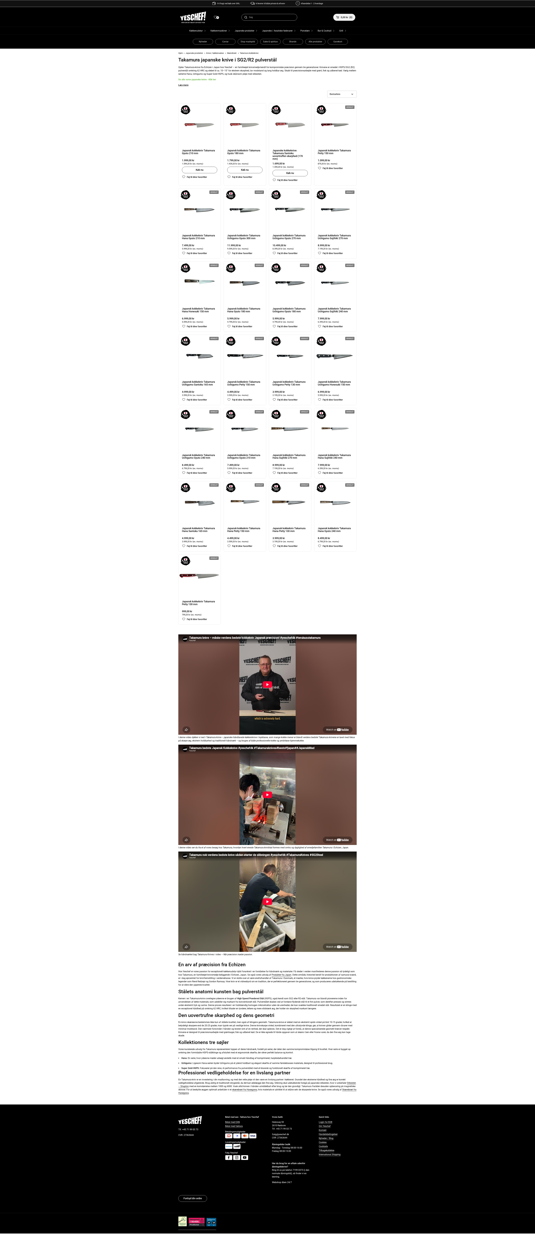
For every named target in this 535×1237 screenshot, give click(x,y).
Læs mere (183, 85)
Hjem (180, 53)
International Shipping (330, 1154)
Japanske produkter (244, 30)
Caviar (225, 41)
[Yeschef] (193, 17)
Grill (341, 30)
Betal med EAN (232, 1122)
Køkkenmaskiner (219, 30)
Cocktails (323, 1146)
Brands (292, 41)
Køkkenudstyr (196, 30)
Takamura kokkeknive (249, 53)
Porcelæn (305, 30)
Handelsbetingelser (328, 1134)
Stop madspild (248, 41)
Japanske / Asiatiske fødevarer (277, 30)
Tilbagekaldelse (326, 1150)
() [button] (346, 17)
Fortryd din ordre (192, 1198)
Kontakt (322, 1130)
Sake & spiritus (270, 41)
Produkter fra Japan (281, 974)
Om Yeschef (325, 1126)
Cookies (323, 1142)
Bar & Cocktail (324, 30)
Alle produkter (315, 41)
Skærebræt (232, 53)
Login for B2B (325, 1122)
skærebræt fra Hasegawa (244, 1089)
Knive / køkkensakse (215, 53)
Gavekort (337, 41)
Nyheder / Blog (326, 1138)
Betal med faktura (234, 1126)
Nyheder (203, 41)
